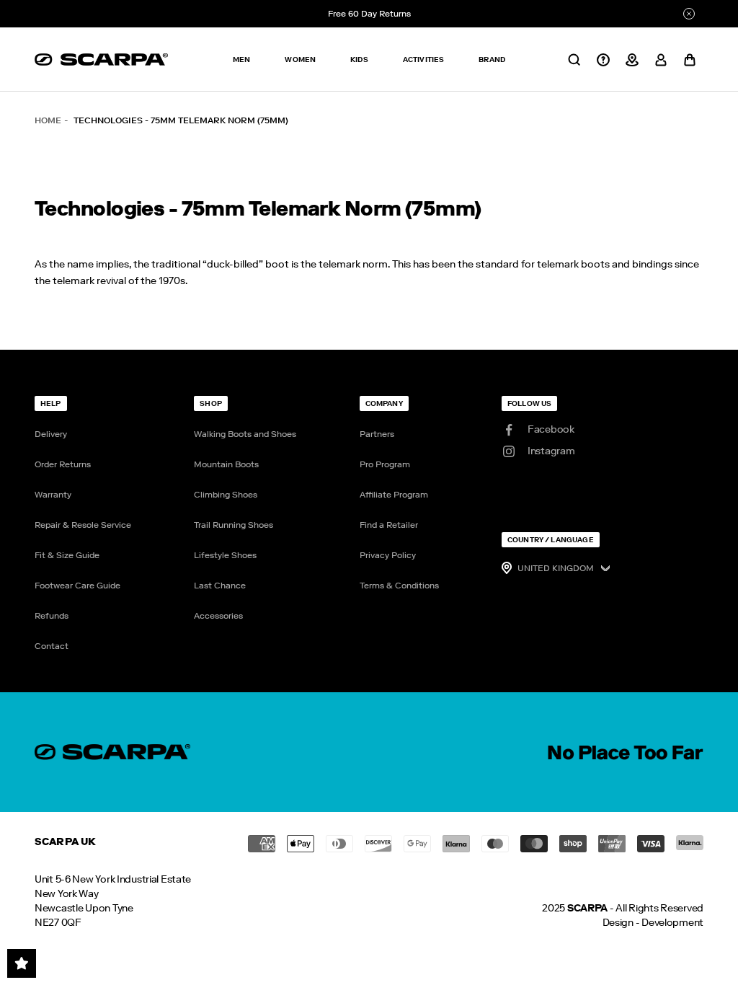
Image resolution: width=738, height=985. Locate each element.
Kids (359, 59)
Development (672, 922)
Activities (424, 59)
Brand (492, 59)
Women (300, 59)
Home (48, 120)
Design (618, 922)
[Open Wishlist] (21, 963)
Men (241, 59)
